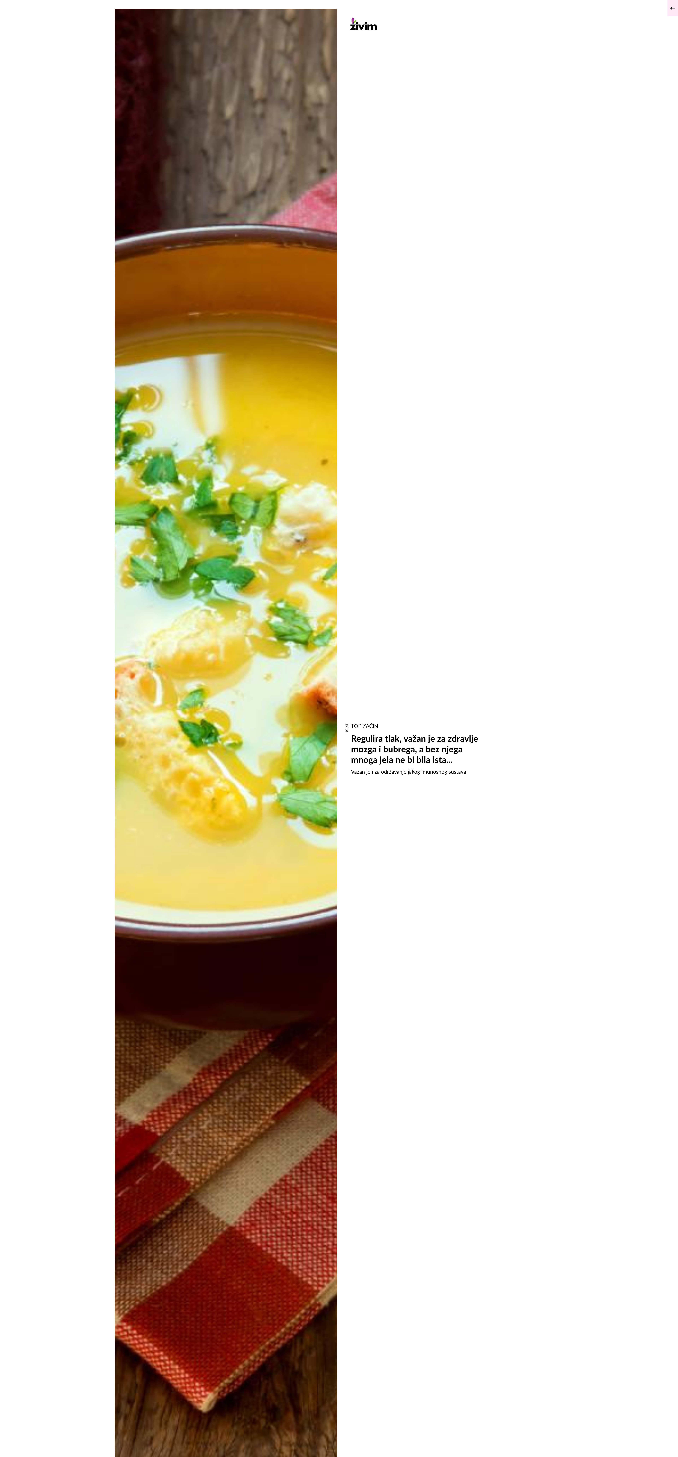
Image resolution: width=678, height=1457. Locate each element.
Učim (346, 728)
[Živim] (416, 23)
